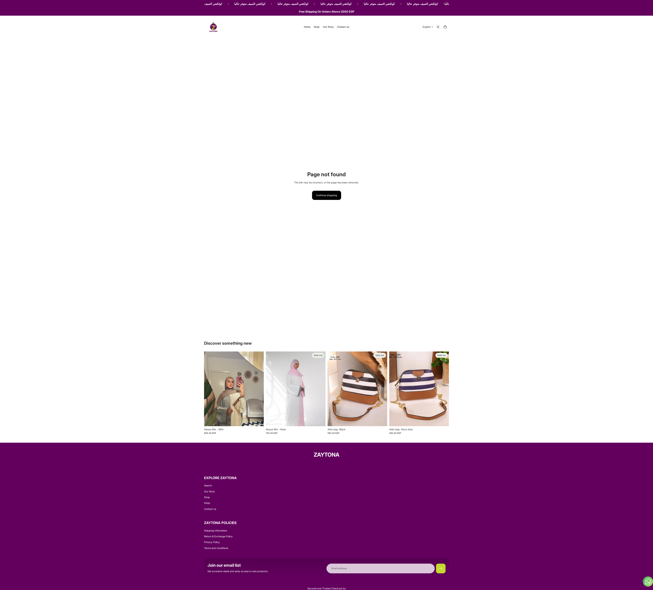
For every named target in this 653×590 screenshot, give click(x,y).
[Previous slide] (209, 389)
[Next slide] (259, 389)
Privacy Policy (212, 542)
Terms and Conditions (216, 548)
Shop (207, 497)
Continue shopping (326, 195)
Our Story (209, 491)
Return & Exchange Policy (218, 536)
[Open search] (438, 27)
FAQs (207, 503)
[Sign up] (441, 568)
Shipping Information (215, 530)
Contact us (210, 508)
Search (208, 485)
